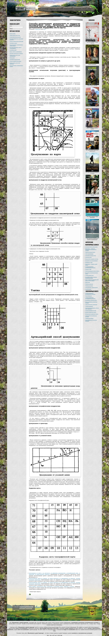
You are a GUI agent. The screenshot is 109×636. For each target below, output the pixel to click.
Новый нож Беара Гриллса (90, 252)
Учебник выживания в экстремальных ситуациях (90, 298)
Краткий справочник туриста (90, 312)
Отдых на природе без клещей (15, 61)
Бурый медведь (88, 289)
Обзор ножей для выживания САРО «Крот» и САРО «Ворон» (92, 280)
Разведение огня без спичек (90, 255)
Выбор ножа (87, 282)
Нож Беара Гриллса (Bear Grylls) (91, 246)
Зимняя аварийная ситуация (90, 310)
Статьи (39, 8)
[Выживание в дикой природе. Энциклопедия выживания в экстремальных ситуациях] (25, 10)
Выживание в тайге (88, 262)
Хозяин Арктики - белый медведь (91, 287)
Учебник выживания (89, 306)
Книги (61, 8)
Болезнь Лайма (12, 33)
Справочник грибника (89, 318)
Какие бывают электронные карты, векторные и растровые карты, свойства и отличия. (51, 586)
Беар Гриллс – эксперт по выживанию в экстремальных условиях (90, 249)
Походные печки (88, 257)
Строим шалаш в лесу (89, 275)
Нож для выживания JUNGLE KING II (92, 271)
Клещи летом (12, 57)
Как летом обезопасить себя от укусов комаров (15, 48)
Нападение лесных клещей (15, 59)
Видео (58, 8)
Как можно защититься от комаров (16, 53)
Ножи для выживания (89, 253)
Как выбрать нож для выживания (91, 260)
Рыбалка (84, 8)
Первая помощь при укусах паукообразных (15, 56)
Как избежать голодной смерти (91, 300)
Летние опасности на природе (15, 37)
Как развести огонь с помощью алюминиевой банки (91, 277)
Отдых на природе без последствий (16, 41)
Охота (88, 8)
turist (45, 29)
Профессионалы (68, 8)
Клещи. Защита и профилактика (16, 51)
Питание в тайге (88, 269)
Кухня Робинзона (88, 295)
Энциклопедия (77, 8)
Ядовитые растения (89, 285)
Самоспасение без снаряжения (91, 304)
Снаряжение (45, 8)
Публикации (52, 8)
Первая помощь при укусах (15, 35)
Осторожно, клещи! (13, 43)
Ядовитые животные (89, 284)
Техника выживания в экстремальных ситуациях (90, 267)
